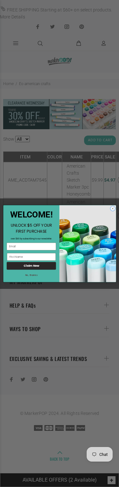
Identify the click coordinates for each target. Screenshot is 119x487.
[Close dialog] (112, 208)
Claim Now (31, 266)
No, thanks (31, 275)
